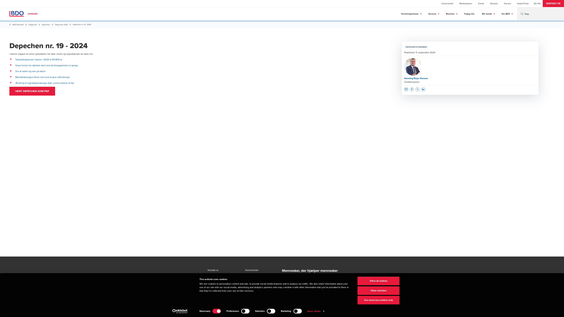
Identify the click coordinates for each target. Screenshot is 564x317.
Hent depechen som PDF (32, 91)
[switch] (245, 311)
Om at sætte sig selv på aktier (30, 71)
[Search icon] (522, 13)
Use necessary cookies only (378, 300)
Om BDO (506, 13)
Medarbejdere (465, 3)
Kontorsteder (448, 3)
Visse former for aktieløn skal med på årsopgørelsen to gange (46, 65)
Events (481, 3)
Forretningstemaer (410, 13)
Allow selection (379, 290)
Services (432, 13)
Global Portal (522, 3)
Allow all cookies (378, 281)
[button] (553, 3)
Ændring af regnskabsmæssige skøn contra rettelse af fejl (44, 83)
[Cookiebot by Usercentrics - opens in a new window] (180, 311)
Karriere (507, 3)
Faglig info (469, 13)
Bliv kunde (487, 13)
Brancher (450, 13)
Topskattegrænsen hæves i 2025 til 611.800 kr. (39, 59)
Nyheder (494, 3)
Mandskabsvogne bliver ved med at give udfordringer (42, 77)
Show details (314, 311)
